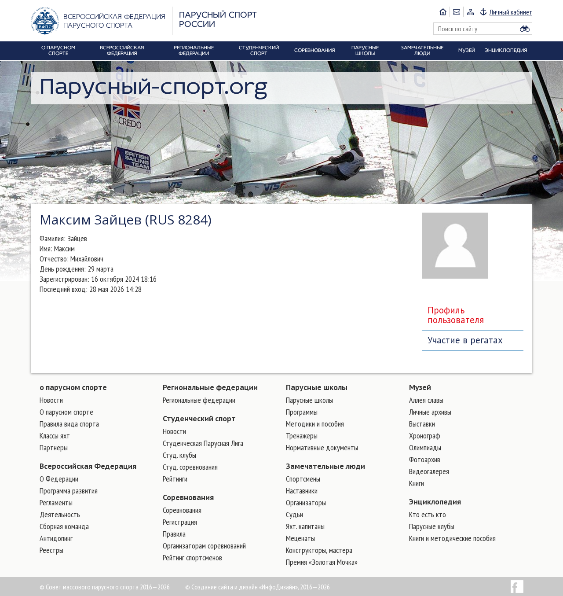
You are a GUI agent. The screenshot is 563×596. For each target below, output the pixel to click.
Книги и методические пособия (452, 538)
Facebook (517, 586)
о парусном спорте (73, 387)
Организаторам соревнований (204, 546)
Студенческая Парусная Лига (203, 443)
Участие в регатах (465, 340)
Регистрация (180, 522)
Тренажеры (302, 435)
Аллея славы (426, 400)
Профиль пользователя (456, 315)
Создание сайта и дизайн (224, 586)
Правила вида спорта (69, 424)
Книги (416, 483)
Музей (420, 387)
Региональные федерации (210, 387)
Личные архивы (430, 412)
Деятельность (60, 514)
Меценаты (300, 538)
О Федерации (59, 479)
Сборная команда (64, 526)
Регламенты (56, 502)
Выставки (422, 424)
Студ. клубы (179, 455)
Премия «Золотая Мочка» (322, 562)
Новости (51, 400)
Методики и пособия (315, 424)
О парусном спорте (66, 412)
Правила (174, 534)
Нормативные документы (322, 447)
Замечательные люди (325, 466)
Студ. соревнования (190, 467)
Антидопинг (56, 538)
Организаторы (306, 502)
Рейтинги (175, 479)
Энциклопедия (435, 501)
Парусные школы (316, 387)
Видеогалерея (429, 471)
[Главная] (443, 12)
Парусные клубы (431, 526)
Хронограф (424, 435)
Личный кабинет (511, 11)
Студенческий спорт (199, 418)
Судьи (294, 514)
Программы (302, 412)
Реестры (51, 550)
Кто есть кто (427, 514)
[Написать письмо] (456, 12)
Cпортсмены (303, 479)
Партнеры (54, 447)
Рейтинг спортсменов (192, 557)
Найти (525, 29)
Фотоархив (424, 459)
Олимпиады (425, 447)
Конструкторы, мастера (319, 550)
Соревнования (188, 497)
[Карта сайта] (470, 12)
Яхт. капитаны (305, 526)
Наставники (302, 491)
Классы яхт (55, 435)
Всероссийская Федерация (88, 466)
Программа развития (69, 491)
